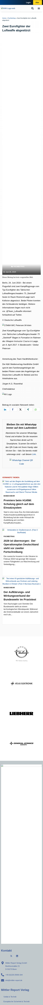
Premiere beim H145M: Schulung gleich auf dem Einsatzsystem (19, 504)
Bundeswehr (9, 496)
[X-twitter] (11, 956)
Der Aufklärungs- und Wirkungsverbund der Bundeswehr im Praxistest (20, 596)
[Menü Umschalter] (39, 8)
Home (4, 18)
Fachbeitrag (12, 18)
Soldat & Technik (9, 997)
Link (34, 454)
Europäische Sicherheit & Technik (16, 1001)
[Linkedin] (17, 956)
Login (28, 2)
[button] (32, 8)
